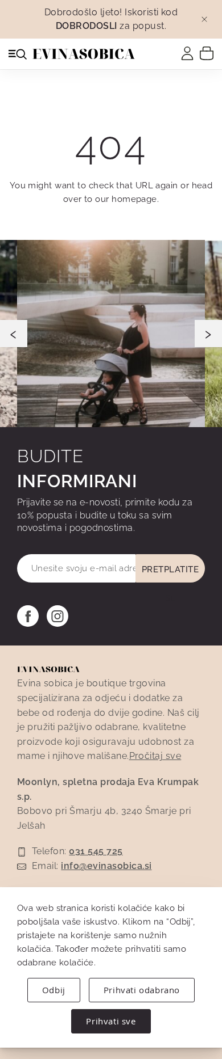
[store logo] (83, 54)
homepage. (135, 199)
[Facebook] (28, 616)
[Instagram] (57, 616)
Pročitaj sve (155, 755)
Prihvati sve (110, 1021)
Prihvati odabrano (142, 989)
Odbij (53, 989)
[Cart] (206, 52)
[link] (187, 53)
